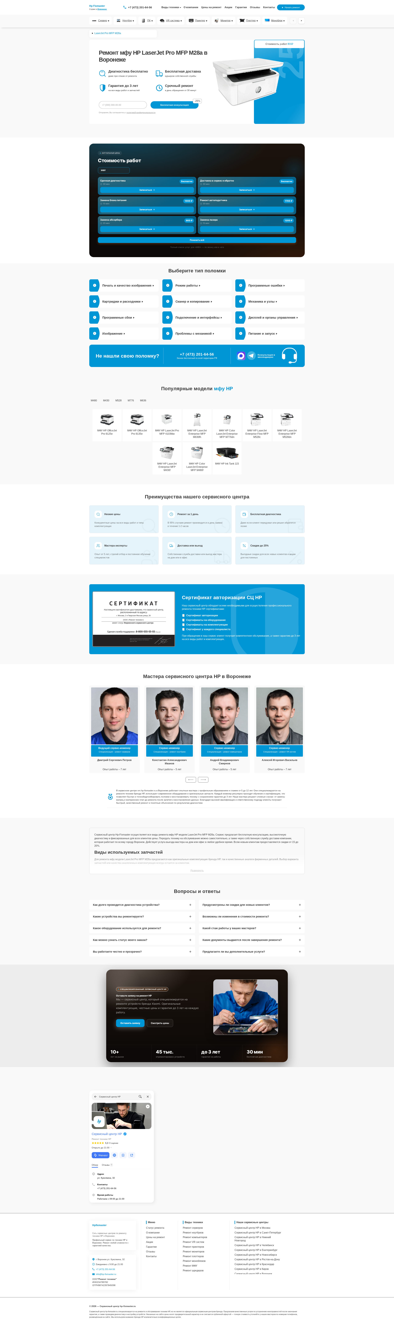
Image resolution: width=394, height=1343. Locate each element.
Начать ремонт (292, 7)
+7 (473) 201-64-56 (140, 7)
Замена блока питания (113, 200)
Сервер (102, 20)
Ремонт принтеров (193, 1246)
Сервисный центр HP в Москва (252, 1228)
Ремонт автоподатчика (213, 200)
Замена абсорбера (111, 219)
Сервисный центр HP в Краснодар (254, 1264)
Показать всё (197, 240)
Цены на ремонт (211, 7)
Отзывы (255, 7)
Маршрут (103, 1155)
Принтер (200, 20)
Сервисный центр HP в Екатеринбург (256, 1250)
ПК (149, 20)
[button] (191, 780)
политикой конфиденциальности (141, 113)
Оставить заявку (130, 1023)
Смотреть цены (160, 1023)
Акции (228, 7)
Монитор (226, 20)
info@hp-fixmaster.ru (106, 1274)
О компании (191, 7)
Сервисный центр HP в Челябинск (254, 1245)
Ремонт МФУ (190, 1265)
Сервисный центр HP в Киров (252, 1269)
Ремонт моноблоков (194, 1261)
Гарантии (241, 7)
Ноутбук (127, 20)
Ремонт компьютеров (195, 1237)
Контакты (269, 7)
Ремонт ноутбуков (193, 1232)
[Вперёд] (301, 20)
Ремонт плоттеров (193, 1256)
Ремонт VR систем (193, 1242)
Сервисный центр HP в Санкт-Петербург (258, 1232)
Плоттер (251, 20)
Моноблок (276, 20)
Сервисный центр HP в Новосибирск (256, 1254)
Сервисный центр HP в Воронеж (253, 1273)
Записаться (145, 190)
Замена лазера (209, 219)
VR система (173, 20)
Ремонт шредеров (193, 1270)
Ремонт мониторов (193, 1251)
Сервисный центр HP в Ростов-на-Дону (257, 1259)
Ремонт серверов (193, 1228)
